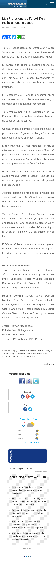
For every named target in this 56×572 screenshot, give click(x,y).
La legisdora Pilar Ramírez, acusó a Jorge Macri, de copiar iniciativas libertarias (28, 490)
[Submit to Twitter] (36, 383)
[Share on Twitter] (32, 396)
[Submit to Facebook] (22, 383)
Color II (26, 556)
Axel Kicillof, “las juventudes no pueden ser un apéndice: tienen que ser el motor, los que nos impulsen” (28, 524)
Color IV (30, 556)
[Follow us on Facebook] (25, 409)
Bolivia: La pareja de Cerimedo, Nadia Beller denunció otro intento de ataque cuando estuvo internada (29, 501)
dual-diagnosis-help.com (41, 471)
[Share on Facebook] (23, 396)
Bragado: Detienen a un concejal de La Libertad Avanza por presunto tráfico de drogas (29, 513)
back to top (49, 364)
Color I (24, 556)
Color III (28, 556)
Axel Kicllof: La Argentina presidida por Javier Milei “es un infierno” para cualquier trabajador (28, 536)
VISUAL (31, 548)
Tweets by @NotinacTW (20, 469)
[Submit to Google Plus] (29, 383)
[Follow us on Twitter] (30, 409)
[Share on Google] (28, 396)
